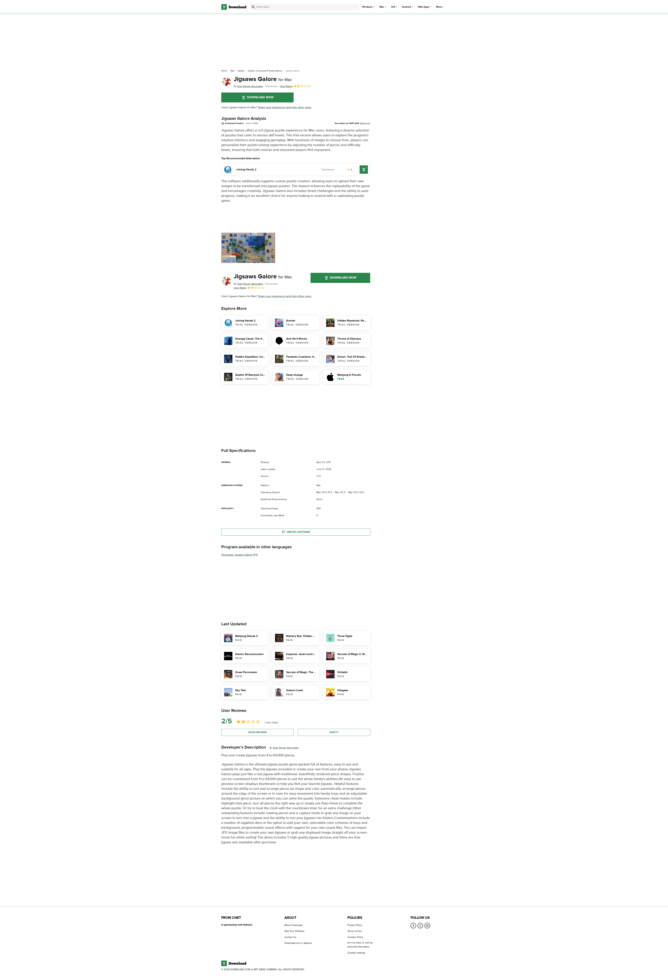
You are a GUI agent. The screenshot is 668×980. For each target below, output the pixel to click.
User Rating (286, 86)
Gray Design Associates (286, 747)
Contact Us (290, 937)
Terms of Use (354, 931)
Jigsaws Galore (263, 79)
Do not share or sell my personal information (360, 944)
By (248, 86)
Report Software (298, 532)
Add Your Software (294, 931)
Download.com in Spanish (298, 943)
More (439, 6)
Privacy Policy (354, 925)
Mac (381, 7)
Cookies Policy (355, 937)
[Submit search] (253, 7)
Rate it (334, 732)
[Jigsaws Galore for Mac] (226, 82)
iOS (393, 7)
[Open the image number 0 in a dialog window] (248, 248)
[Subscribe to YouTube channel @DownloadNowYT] (427, 925)
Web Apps (423, 7)
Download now (260, 97)
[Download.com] (233, 7)
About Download (293, 925)
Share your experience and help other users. (285, 107)
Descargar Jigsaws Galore (236, 555)
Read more (365, 123)
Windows (367, 7)
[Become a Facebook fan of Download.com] (413, 925)
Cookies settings (356, 952)
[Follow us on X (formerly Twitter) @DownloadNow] (420, 925)
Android (406, 7)
